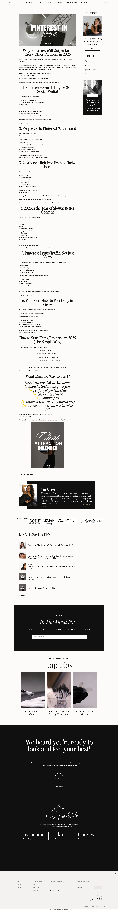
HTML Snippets (53, 909)
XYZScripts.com (65, 909)
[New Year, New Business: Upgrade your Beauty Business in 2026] (22, 566)
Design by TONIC (102, 906)
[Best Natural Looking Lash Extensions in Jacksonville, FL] (22, 545)
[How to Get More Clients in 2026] (22, 587)
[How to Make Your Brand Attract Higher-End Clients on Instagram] (22, 576)
